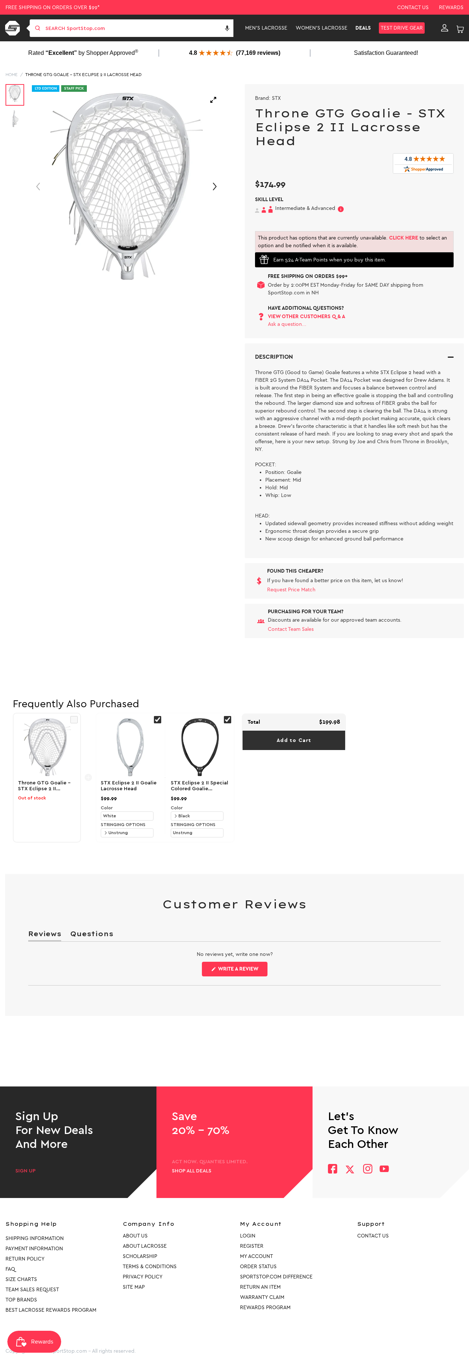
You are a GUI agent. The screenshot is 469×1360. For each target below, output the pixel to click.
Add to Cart (294, 740)
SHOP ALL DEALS (191, 1170)
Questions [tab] (91, 935)
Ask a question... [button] (287, 324)
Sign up (25, 1170)
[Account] (444, 28)
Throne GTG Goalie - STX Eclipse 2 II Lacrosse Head (83, 74)
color (106, 808)
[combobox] (138, 28)
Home (11, 74)
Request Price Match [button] (291, 590)
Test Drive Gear (402, 28)
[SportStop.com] (13, 28)
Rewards (451, 7)
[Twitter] (350, 1169)
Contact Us (413, 7)
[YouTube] (384, 1169)
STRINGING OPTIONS (123, 824)
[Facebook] (332, 1169)
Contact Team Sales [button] (291, 629)
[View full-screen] (213, 99)
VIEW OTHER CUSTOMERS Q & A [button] (306, 316)
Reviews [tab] (44, 935)
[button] (227, 28)
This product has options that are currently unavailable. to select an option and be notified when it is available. (352, 242)
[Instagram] (367, 1169)
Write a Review (242, 970)
